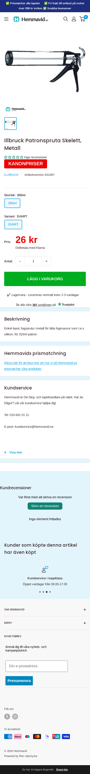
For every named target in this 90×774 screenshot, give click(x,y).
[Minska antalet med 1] (20, 261)
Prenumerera (19, 681)
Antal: (8, 261)
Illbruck (11, 174)
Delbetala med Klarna (30, 247)
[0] (82, 18)
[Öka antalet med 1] (46, 261)
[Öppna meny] (6, 19)
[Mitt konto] (74, 19)
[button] (13, 157)
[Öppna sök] (65, 19)
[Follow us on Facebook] (7, 716)
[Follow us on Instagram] (15, 716)
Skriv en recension (45, 506)
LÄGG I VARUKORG (45, 279)
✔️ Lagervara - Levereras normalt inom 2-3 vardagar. (43, 295)
